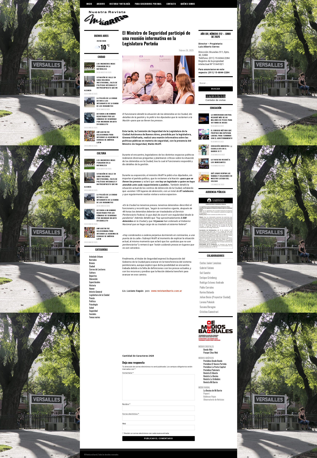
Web (124, 424)
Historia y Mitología (119, 3)
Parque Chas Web (210, 352)
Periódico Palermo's (211, 370)
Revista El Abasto (210, 373)
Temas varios (94, 317)
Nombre (126, 404)
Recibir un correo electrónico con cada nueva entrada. (146, 433)
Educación (93, 279)
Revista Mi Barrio (210, 382)
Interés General (95, 291)
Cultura (92, 272)
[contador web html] (215, 96)
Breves (92, 263)
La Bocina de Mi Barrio (212, 390)
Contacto (171, 3)
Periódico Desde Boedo (212, 360)
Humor (92, 288)
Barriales (93, 259)
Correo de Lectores (97, 269)
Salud (91, 307)
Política (92, 301)
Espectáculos (94, 282)
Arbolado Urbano (96, 256)
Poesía (92, 298)
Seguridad (93, 310)
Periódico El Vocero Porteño (214, 364)
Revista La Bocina (210, 376)
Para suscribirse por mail (148, 3)
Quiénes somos (188, 3)
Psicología (93, 304)
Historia (92, 285)
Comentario (128, 373)
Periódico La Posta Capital (214, 367)
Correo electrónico (130, 414)
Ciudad (92, 266)
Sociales (92, 314)
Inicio (89, 3)
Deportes (93, 275)
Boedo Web (207, 349)
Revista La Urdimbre (211, 379)
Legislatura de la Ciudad (99, 294)
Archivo (101, 3)
